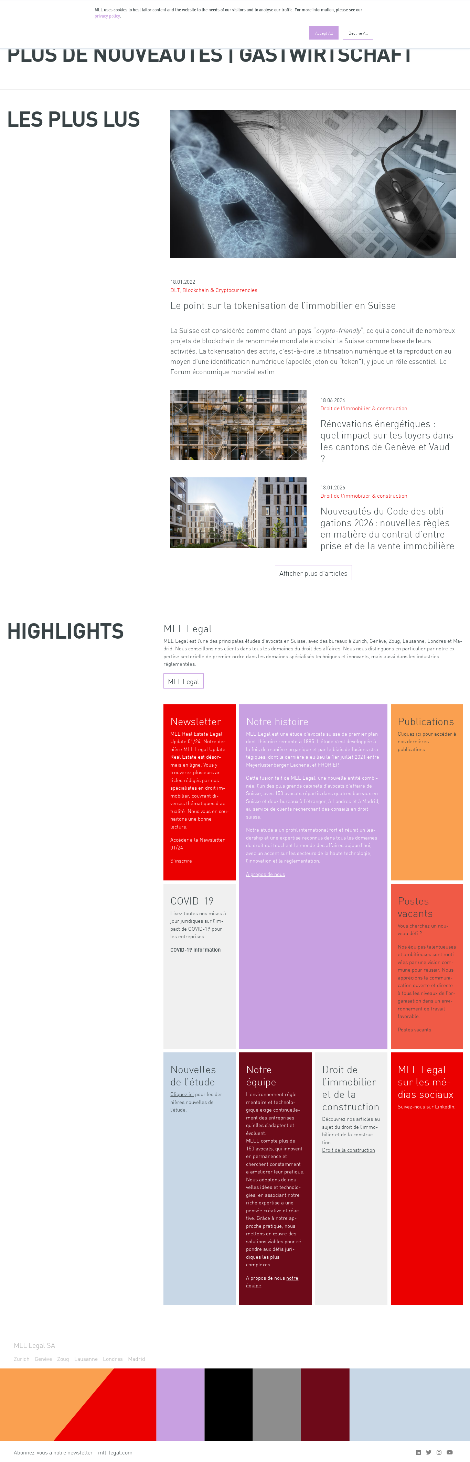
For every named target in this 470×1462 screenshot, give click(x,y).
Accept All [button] (324, 33)
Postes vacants (414, 1029)
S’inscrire (181, 860)
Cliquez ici (409, 733)
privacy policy (107, 16)
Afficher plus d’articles (313, 572)
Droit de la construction (348, 1150)
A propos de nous (265, 874)
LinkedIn (444, 1106)
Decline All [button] (358, 33)
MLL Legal (183, 681)
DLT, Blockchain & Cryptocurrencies (213, 289)
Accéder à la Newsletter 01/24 (197, 843)
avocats (264, 1148)
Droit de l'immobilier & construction (363, 408)
